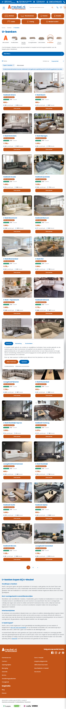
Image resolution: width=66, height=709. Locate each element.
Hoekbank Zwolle (9, 505)
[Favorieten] (61, 7)
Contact (4, 661)
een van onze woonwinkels (18, 627)
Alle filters (33, 54)
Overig (31, 22)
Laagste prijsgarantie (40, 661)
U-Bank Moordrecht (10, 218)
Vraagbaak (5, 682)
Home (3, 27)
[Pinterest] (63, 653)
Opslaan (24, 362)
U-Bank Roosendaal (42, 382)
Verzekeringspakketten (9, 678)
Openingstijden (6, 665)
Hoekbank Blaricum (42, 218)
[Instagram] (56, 653)
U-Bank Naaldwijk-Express (12, 423)
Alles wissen (20, 65)
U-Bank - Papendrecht (11, 300)
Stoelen (58, 16)
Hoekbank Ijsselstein (42, 177)
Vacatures (37, 672)
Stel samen (17, 108)
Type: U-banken (8, 65)
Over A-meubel (38, 657)
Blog (3, 690)
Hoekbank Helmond (42, 300)
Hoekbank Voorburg (42, 423)
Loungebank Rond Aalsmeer (13, 464)
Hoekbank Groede (9, 177)
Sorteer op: (46, 61)
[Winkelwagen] (65, 7)
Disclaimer (28, 702)
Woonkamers (29, 16)
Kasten (45, 16)
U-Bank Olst (39, 259)
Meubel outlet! (54, 22)
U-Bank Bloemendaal (10, 259)
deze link (14, 638)
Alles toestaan (11, 362)
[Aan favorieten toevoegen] (4, 74)
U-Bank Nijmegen (41, 136)
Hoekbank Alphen (41, 505)
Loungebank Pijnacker (11, 382)
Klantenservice (6, 657)
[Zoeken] (52, 7)
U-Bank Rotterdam (9, 136)
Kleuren (4, 693)
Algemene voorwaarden (8, 702)
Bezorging (5, 668)
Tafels (13, 22)
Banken (11, 16)
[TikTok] (59, 653)
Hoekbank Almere (9, 95)
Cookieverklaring (19, 702)
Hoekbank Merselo (9, 546)
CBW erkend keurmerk (41, 665)
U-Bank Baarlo (40, 95)
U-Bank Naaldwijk (41, 464)
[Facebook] (52, 653)
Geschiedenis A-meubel (41, 668)
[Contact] (57, 7)
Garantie (4, 672)
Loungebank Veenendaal (44, 546)
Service (4, 675)
